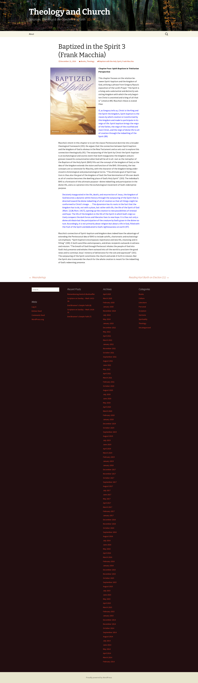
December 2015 (109, 570)
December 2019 (109, 423)
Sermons (142, 315)
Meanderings (37, 277)
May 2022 (106, 332)
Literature (143, 302)
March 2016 (107, 557)
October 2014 (108, 628)
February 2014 (108, 661)
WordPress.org (38, 319)
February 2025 (108, 302)
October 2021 (108, 352)
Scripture (142, 311)
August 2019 (108, 436)
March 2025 (107, 298)
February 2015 (108, 611)
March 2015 (107, 607)
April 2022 (107, 336)
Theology (90, 61)
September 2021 (110, 357)
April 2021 (107, 373)
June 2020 (107, 398)
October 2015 (108, 578)
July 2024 (106, 315)
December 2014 (109, 620)
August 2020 (108, 390)
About (31, 34)
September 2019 (110, 432)
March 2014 (107, 657)
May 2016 (106, 549)
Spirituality (143, 319)
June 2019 (107, 444)
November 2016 (109, 524)
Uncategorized (145, 327)
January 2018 (108, 465)
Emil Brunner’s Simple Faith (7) (79, 316)
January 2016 (108, 565)
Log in (34, 307)
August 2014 (108, 636)
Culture (142, 298)
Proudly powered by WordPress (99, 677)
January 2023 (108, 323)
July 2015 (106, 590)
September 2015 (110, 582)
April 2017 (107, 503)
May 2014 (106, 649)
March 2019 (107, 453)
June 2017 (107, 494)
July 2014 (106, 640)
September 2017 (110, 482)
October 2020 (108, 386)
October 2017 (108, 478)
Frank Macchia (128, 61)
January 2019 (108, 461)
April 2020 (107, 407)
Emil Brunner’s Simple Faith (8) (79, 305)
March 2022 (107, 340)
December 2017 (109, 469)
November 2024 (109, 311)
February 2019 (108, 457)
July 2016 (106, 540)
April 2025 (107, 294)
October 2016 (108, 528)
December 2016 (109, 519)
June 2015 (107, 595)
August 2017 (108, 486)
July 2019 (106, 440)
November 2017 (109, 473)
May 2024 (106, 319)
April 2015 (107, 603)
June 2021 (107, 365)
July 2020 (106, 394)
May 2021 (106, 369)
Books (83, 61)
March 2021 (107, 377)
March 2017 (107, 507)
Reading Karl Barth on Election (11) (149, 277)
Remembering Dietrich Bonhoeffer (81, 294)
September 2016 (110, 532)
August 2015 (108, 586)
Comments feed (38, 315)
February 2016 (108, 561)
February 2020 (108, 415)
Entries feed (37, 311)
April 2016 (107, 553)
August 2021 (108, 361)
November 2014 (109, 624)
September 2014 (110, 632)
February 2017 (108, 511)
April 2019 (107, 448)
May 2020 (106, 403)
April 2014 (107, 653)
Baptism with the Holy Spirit (110, 61)
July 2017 (106, 490)
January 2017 (108, 515)
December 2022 (109, 327)
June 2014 (107, 645)
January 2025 (108, 306)
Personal (142, 306)
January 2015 (108, 615)
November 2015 (109, 574)
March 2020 (107, 411)
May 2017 (106, 499)
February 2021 (108, 382)
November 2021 (109, 348)
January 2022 (108, 344)
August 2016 (108, 536)
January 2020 (108, 419)
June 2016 (107, 544)
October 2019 (108, 428)
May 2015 (106, 599)
